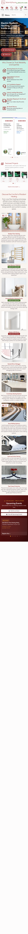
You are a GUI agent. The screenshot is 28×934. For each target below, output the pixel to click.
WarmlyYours (11, 2)
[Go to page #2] (12, 157)
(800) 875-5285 (22, 3)
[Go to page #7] (21, 536)
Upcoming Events (14, 503)
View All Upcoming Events (15, 514)
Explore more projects (13, 186)
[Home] (3, 3)
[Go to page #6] (19, 536)
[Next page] (24, 176)
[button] (11, 8)
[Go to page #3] (14, 157)
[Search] (25, 15)
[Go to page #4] (16, 157)
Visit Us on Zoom (14, 511)
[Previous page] (3, 176)
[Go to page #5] (18, 157)
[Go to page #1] (10, 157)
